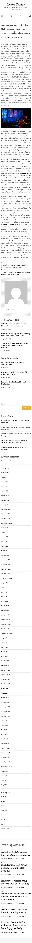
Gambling (4, 810)
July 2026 (4, 477)
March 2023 (5, 661)
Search (3, 404)
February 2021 (5, 743)
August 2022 (5, 688)
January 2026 (5, 505)
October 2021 (5, 716)
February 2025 (5, 555)
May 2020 (4, 785)
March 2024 (5, 606)
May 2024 (4, 596)
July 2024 (4, 587)
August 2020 (5, 771)
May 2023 (4, 652)
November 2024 (6, 569)
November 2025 (6, 514)
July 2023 (4, 642)
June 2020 (4, 780)
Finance (3, 806)
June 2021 (4, 725)
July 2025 (4, 532)
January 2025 (5, 560)
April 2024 (4, 601)
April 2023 (4, 656)
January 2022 (5, 707)
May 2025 (4, 541)
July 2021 (4, 720)
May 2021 (4, 730)
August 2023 (5, 638)
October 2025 (5, 518)
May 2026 (4, 486)
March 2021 (5, 739)
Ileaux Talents (16, 4)
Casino (3, 801)
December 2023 (6, 619)
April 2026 (4, 491)
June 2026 (4, 482)
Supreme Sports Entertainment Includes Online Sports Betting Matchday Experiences (14, 345)
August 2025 (5, 528)
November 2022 (6, 679)
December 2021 (6, 711)
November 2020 (6, 757)
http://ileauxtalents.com (11, 309)
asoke (21, 37)
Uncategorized (5, 829)
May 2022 (4, 693)
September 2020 (6, 766)
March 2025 (5, 551)
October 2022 (5, 684)
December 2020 (6, 753)
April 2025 (4, 546)
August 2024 (5, 583)
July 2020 (4, 776)
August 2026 (5, 472)
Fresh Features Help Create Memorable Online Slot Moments (14, 868)
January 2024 (5, 615)
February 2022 (5, 702)
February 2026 (5, 500)
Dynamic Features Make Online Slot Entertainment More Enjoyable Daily (14, 925)
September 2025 (6, 523)
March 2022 (5, 697)
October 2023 (5, 629)
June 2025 (4, 537)
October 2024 (5, 573)
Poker (3, 819)
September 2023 (6, 633)
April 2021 (4, 734)
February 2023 (5, 665)
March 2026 (5, 495)
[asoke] (16, 292)
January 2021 (5, 748)
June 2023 (4, 647)
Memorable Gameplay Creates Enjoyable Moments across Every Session (16, 896)
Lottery (3, 815)
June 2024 (4, 592)
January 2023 (5, 670)
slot (2, 824)
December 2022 (6, 675)
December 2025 (6, 509)
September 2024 (6, 578)
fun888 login (25, 173)
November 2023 (6, 624)
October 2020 (5, 762)
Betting (3, 796)
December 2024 (6, 564)
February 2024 (5, 610)
